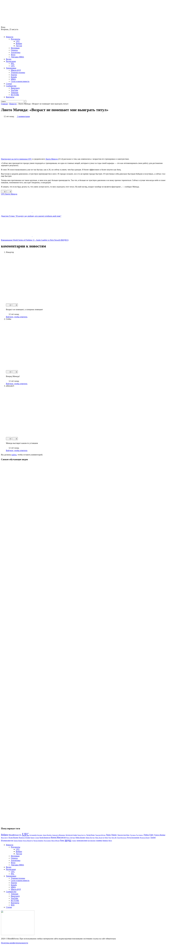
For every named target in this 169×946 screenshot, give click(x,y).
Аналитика (15, 52)
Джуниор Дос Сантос (136, 835)
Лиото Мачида (51, 159)
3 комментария (23, 116)
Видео (8, 59)
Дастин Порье (90, 835)
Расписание (11, 61)
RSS (12, 905)
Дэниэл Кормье (159, 835)
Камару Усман (35, 837)
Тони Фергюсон (122, 837)
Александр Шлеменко (58, 835)
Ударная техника (18, 72)
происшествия (82, 840)
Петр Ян (114, 837)
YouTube (14, 90)
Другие (19, 46)
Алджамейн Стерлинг (35, 835)
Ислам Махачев (13, 837)
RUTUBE (15, 95)
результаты (92, 840)
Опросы (14, 50)
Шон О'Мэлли (55, 840)
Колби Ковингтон (45, 837)
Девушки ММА (17, 57)
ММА (13, 79)
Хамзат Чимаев (18, 840)
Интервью (15, 48)
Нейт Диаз (108, 837)
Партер (14, 75)
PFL (12, 64)
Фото (13, 55)
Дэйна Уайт (148, 835)
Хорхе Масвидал (28, 840)
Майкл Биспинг (80, 837)
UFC (18, 41)
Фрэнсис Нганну (145, 837)
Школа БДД (16, 70)
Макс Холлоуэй (99, 837)
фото (110, 840)
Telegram (14, 92)
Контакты (10, 97)
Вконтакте (15, 88)
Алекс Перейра (47, 835)
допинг (74, 840)
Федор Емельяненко (133, 837)
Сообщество (11, 86)
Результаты (15, 39)
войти (14, 455)
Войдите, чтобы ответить (16, 317)
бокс (62, 840)
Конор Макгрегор (58, 837)
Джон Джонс (111, 835)
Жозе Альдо (4, 837)
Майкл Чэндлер (90, 837)
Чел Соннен (47, 840)
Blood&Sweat (14, 835)
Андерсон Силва (71, 835)
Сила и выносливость (20, 81)
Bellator (19, 43)
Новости (9, 37)
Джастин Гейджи (100, 835)
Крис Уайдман (70, 837)
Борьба (14, 77)
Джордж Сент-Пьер (123, 835)
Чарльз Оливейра (38, 840)
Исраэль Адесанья (24, 837)
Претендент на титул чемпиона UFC (16, 159)
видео (68, 840)
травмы (99, 840)
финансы (105, 840)
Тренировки (11, 68)
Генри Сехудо (81, 835)
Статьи (9, 84)
